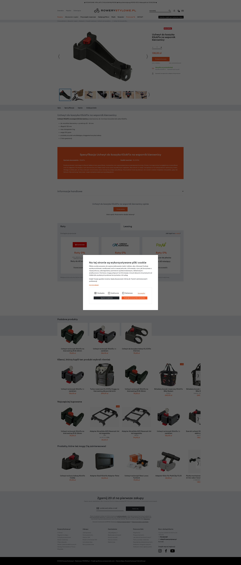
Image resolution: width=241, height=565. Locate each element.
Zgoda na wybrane (106, 298)
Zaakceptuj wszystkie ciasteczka (134, 298)
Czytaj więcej (94, 285)
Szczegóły (141, 293)
